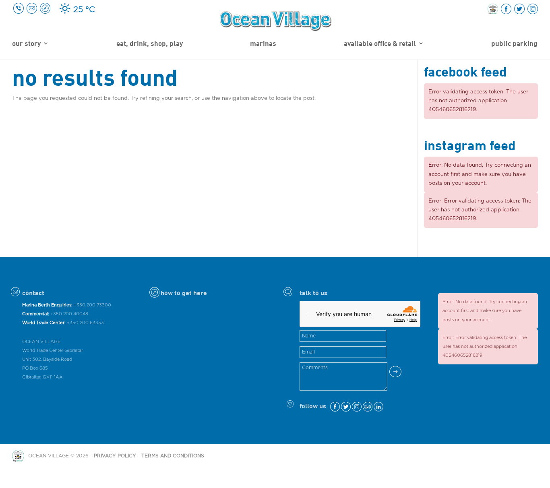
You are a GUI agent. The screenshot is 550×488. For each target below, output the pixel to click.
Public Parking (514, 44)
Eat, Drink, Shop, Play (149, 44)
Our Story (26, 44)
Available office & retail (380, 44)
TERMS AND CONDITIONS (172, 455)
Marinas (263, 44)
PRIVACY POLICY (115, 455)
